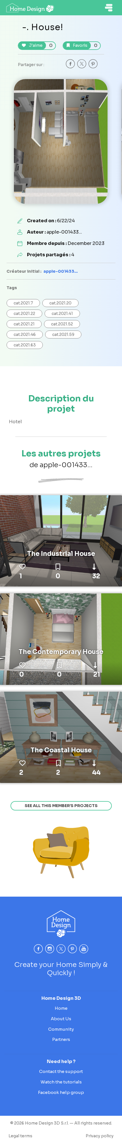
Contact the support (61, 1071)
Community (61, 1029)
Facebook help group (61, 1092)
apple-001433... (60, 271)
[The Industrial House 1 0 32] (61, 540)
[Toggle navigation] (108, 7)
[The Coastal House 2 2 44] (61, 737)
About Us (61, 1018)
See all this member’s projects (61, 805)
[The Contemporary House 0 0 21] (61, 638)
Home (61, 1008)
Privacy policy (99, 1135)
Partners (61, 1039)
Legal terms (20, 1135)
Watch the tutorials (61, 1082)
